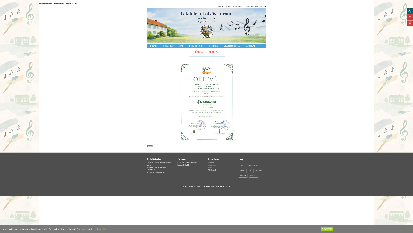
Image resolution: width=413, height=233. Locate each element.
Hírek (181, 46)
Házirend (243, 175)
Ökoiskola (214, 46)
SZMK (242, 171)
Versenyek (258, 171)
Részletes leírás (99, 229)
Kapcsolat (250, 46)
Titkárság (253, 175)
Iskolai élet (168, 46)
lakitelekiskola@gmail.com (156, 172)
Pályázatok (212, 170)
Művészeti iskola (232, 46)
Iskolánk (153, 46)
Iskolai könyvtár (252, 166)
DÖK (249, 171)
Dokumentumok (196, 46)
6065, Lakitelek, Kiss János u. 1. (157, 167)
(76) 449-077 (151, 170)
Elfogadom (327, 229)
